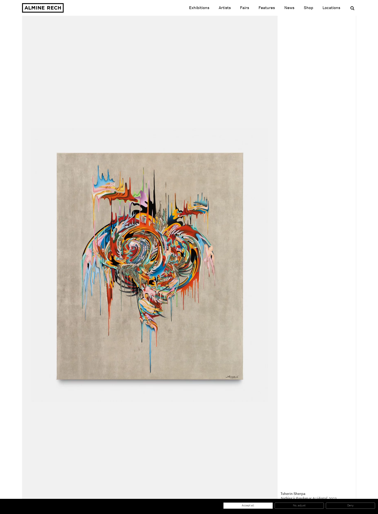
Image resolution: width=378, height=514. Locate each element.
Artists (225, 8)
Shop (308, 8)
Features (266, 8)
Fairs (244, 8)
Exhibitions (199, 8)
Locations (331, 8)
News (289, 8)
